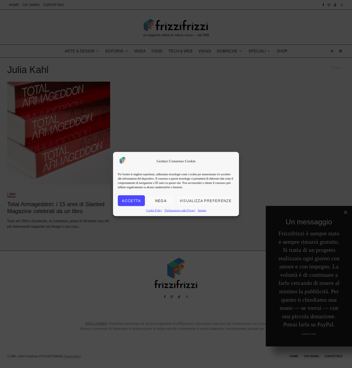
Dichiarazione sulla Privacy (180, 210)
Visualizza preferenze (206, 200)
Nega (161, 200)
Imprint (202, 210)
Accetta (131, 200)
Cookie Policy (154, 210)
